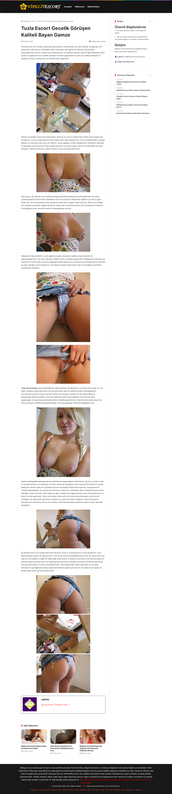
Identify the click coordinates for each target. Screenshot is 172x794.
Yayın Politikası (126, 790)
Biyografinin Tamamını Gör (54, 704)
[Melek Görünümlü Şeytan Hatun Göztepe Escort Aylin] (34, 736)
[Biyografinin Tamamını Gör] (69, 705)
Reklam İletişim (94, 7)
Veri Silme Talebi (98, 790)
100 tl (33, 21)
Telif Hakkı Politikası (113, 790)
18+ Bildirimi (137, 790)
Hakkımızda (79, 7)
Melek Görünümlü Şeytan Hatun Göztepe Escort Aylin (34, 747)
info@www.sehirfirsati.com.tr (134, 57)
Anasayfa (68, 7)
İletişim (42, 790)
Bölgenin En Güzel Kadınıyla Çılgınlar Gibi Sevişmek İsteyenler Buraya (91, 748)
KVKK (89, 790)
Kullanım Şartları (56, 790)
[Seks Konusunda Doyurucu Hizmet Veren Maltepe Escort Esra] (63, 736)
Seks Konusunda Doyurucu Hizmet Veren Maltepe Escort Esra (61, 748)
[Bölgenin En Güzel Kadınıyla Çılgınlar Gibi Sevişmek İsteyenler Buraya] (92, 736)
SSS (47, 790)
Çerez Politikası (80, 790)
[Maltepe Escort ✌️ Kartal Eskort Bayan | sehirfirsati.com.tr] (40, 7)
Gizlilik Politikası (68, 790)
